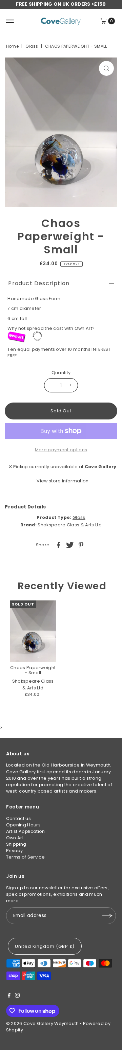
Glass (31, 46)
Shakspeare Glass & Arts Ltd (70, 525)
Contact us (18, 818)
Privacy (14, 850)
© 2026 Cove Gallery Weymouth (42, 1023)
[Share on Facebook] (59, 545)
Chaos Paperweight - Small (33, 670)
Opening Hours (23, 825)
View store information (62, 481)
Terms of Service (25, 857)
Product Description (38, 283)
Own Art (15, 838)
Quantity (61, 372)
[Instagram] (17, 996)
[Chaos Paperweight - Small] (33, 631)
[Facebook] (9, 996)
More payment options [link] (61, 450)
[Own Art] (62, 337)
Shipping (16, 844)
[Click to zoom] (106, 68)
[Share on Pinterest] (81, 545)
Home (12, 46)
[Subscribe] (107, 915)
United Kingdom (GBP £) (45, 946)
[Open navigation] (10, 21)
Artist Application (25, 831)
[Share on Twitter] (70, 545)
